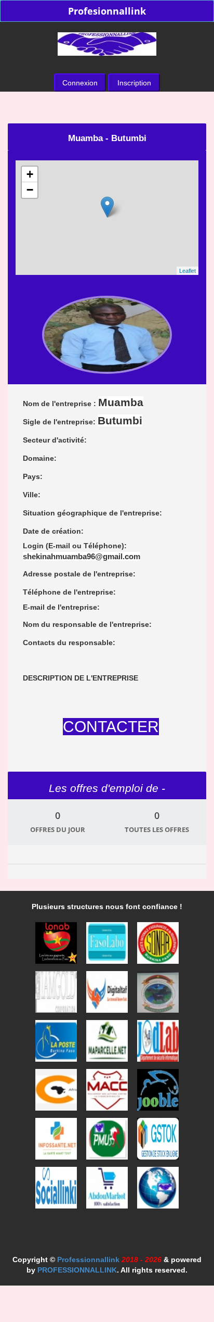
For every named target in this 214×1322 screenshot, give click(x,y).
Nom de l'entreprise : (83, 402)
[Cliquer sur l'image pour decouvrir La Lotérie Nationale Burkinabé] (57, 946)
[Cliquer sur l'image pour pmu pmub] (108, 1142)
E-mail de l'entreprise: (61, 607)
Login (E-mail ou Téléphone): (81, 551)
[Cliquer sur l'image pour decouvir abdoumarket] (108, 1191)
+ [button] (29, 174)
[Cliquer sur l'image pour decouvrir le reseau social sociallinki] (57, 1191)
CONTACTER (111, 726)
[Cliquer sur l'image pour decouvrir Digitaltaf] (108, 995)
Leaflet (187, 271)
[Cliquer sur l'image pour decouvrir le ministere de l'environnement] (157, 995)
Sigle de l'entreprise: (82, 420)
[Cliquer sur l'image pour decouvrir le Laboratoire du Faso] (108, 946)
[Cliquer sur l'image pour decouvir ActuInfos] (157, 1191)
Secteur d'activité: (55, 440)
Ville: (32, 494)
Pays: (33, 476)
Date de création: (53, 531)
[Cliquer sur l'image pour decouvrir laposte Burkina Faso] (57, 1044)
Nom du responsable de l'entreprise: (87, 624)
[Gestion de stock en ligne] (157, 1142)
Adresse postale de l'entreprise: (79, 574)
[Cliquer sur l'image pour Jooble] (157, 1093)
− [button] (29, 189)
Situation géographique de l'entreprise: (92, 513)
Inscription (134, 83)
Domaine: (40, 458)
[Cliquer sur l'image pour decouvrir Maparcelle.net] (108, 1044)
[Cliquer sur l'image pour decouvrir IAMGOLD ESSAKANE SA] (57, 995)
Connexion (80, 83)
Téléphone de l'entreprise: (69, 592)
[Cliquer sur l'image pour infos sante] (57, 1142)
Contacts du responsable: (69, 642)
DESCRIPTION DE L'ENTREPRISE (80, 678)
